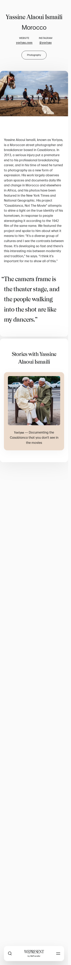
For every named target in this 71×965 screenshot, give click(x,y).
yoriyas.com (24, 42)
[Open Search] (10, 953)
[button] (34, 93)
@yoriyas (45, 42)
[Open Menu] (58, 953)
